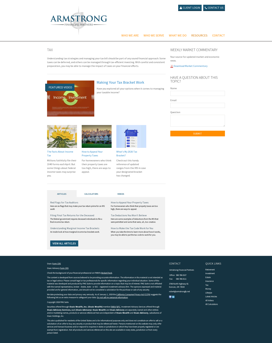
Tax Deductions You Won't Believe (129, 215)
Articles (61, 194)
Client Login (191, 7)
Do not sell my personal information (112, 297)
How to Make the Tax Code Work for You (132, 228)
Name (173, 88)
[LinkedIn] (173, 297)
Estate (208, 277)
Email (173, 100)
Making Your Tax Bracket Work (120, 82)
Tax (206, 285)
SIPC (118, 306)
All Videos (209, 300)
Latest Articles (211, 296)
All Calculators (211, 304)
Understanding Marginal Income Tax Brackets (74, 228)
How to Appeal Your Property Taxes (130, 202)
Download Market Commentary (190, 65)
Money (208, 288)
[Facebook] (170, 297)
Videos (120, 194)
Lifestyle (208, 292)
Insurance (209, 281)
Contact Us (215, 7)
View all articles (64, 243)
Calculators (91, 194)
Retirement (210, 269)
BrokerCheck (106, 273)
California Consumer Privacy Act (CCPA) (133, 294)
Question (175, 112)
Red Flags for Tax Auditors (64, 202)
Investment (210, 273)
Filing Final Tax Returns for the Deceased (72, 215)
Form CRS (56, 263)
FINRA (113, 306)
